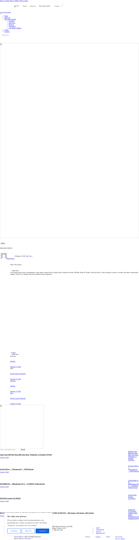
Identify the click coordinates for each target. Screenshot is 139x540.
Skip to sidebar (14, 1)
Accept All (42, 531)
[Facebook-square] (88, 6)
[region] (28, 524)
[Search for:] (10, 449)
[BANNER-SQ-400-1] (21, 448)
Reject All (28, 531)
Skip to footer (23, 1)
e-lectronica (27, 538)
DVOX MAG (18, 537)
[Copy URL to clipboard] (39, 271)
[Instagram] (94, 6)
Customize (14, 531)
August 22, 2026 (4, 457)
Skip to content (4, 1)
